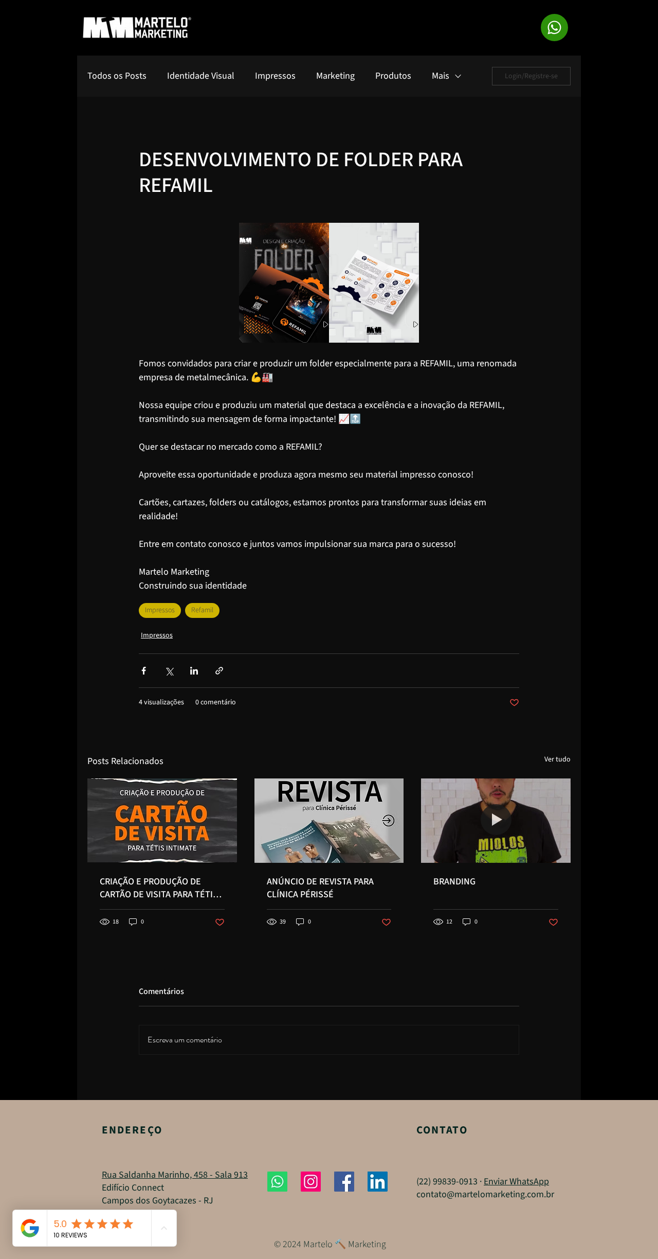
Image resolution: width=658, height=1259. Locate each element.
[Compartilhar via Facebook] (144, 671)
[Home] (554, 27)
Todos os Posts (117, 76)
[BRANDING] (496, 820)
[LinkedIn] (378, 1182)
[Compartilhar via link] (219, 671)
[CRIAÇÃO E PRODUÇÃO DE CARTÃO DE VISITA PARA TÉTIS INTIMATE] (162, 820)
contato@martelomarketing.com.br (485, 1194)
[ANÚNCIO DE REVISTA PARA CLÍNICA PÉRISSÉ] (329, 820)
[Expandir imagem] (284, 283)
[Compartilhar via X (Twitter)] (169, 671)
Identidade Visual (200, 76)
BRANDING (454, 881)
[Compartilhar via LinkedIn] (194, 671)
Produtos (393, 76)
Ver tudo (557, 759)
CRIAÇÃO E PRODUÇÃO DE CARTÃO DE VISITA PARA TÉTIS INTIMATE (159, 888)
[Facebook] (344, 1182)
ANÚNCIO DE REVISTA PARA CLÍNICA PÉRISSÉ (320, 888)
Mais (440, 76)
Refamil (202, 610)
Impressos (275, 76)
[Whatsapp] (277, 1182)
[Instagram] (311, 1182)
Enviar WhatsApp (516, 1181)
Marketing (335, 76)
